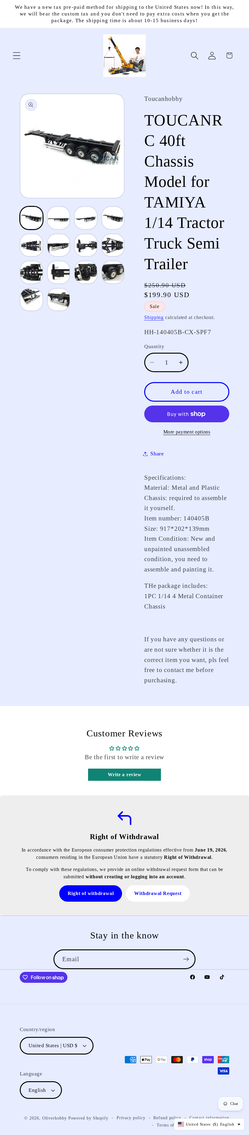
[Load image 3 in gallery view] (85, 218)
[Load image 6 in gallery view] (58, 245)
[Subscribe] (186, 959)
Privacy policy (131, 1117)
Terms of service (173, 1125)
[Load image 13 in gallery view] (31, 299)
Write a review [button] (125, 774)
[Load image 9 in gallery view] (31, 272)
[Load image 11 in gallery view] (85, 272)
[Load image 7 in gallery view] (85, 245)
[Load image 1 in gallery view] (31, 218)
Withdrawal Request (157, 893)
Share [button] (157, 454)
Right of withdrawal (91, 893)
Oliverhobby (54, 1118)
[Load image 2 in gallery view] (58, 218)
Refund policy (167, 1117)
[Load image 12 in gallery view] (113, 272)
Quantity (154, 346)
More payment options (186, 431)
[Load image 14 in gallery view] (58, 299)
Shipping (154, 317)
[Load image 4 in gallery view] (113, 218)
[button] (16, 55)
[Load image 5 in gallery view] (31, 245)
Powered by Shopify (88, 1118)
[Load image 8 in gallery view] (113, 245)
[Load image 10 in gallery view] (58, 272)
